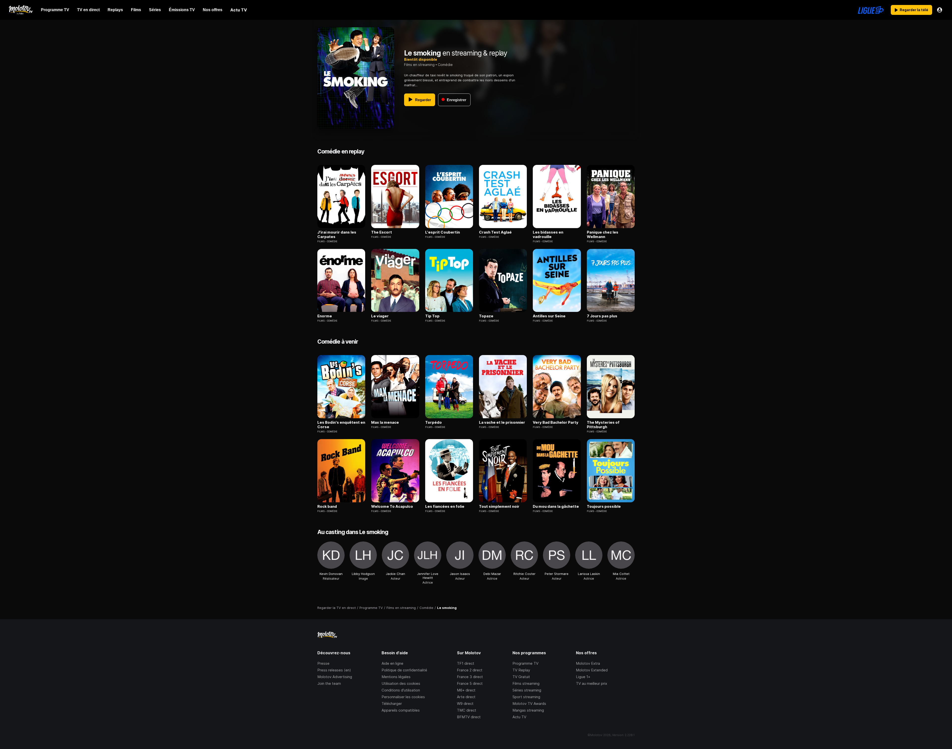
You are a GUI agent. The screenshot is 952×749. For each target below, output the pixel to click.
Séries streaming (526, 690)
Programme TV (525, 663)
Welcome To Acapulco (392, 506)
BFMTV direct (469, 717)
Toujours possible (604, 506)
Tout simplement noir (499, 506)
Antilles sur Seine (549, 316)
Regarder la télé (914, 10)
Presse (323, 663)
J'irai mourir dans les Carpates (336, 234)
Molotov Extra (588, 663)
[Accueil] (20, 10)
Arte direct (466, 696)
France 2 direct (469, 670)
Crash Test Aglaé (495, 232)
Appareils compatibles (401, 710)
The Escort (381, 232)
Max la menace (385, 422)
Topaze (486, 316)
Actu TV (519, 717)
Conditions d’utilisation (401, 690)
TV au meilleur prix (591, 683)
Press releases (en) (334, 670)
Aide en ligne (392, 663)
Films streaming (525, 683)
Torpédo (433, 422)
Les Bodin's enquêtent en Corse (341, 424)
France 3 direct (470, 676)
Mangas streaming (528, 710)
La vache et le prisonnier (502, 422)
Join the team (329, 683)
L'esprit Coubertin (442, 232)
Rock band (327, 506)
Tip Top (432, 316)
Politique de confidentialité (404, 670)
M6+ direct (466, 690)
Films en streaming (419, 64)
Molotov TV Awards (529, 703)
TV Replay (521, 670)
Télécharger (392, 703)
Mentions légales (396, 676)
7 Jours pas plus (602, 316)
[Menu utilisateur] (939, 10)
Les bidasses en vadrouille (548, 234)
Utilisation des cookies (401, 683)
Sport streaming (526, 696)
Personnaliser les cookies (403, 696)
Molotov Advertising (334, 676)
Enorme (324, 316)
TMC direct (466, 710)
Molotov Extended (592, 670)
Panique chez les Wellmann (602, 234)
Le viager (380, 316)
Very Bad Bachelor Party (555, 422)
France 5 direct (470, 683)
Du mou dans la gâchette (556, 506)
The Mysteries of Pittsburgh (603, 424)
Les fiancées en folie (444, 506)
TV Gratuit (521, 676)
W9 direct (465, 703)
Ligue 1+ (583, 676)
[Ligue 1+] (871, 10)
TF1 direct (465, 663)
